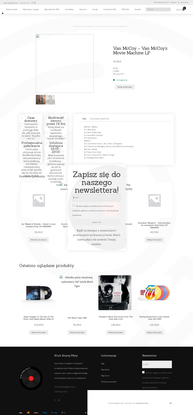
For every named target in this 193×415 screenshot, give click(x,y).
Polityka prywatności (109, 382)
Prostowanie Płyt (109, 9)
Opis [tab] (84, 119)
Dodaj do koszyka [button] (154, 240)
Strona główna (76, 26)
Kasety (95, 9)
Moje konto (105, 370)
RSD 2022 (125, 9)
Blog (102, 364)
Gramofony (69, 9)
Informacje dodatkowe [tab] (99, 119)
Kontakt (138, 9)
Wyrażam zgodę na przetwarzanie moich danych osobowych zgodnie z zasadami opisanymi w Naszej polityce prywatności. (95, 210)
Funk (97, 26)
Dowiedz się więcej (38, 240)
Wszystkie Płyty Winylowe (87, 26)
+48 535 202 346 (24, 3)
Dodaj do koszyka (125, 87)
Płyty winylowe (11, 9)
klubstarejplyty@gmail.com (11, 3)
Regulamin (105, 376)
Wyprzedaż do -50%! (51, 9)
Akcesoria (83, 9)
